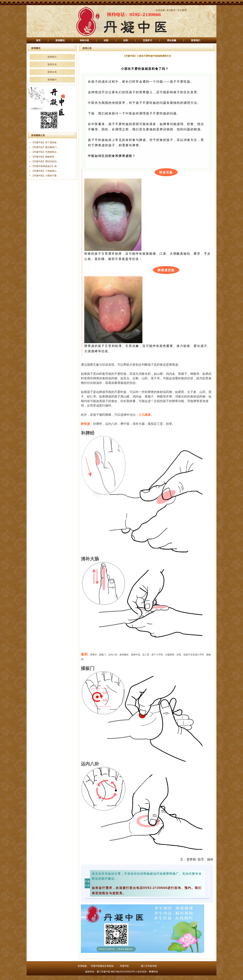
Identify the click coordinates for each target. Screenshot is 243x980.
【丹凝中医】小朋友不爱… (45, 175)
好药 (125, 40)
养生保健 (171, 40)
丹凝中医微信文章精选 (102, 966)
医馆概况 (60, 40)
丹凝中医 (124, 966)
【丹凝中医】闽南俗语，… (45, 156)
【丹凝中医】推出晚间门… (45, 147)
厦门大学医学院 (149, 966)
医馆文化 (52, 64)
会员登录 (171, 10)
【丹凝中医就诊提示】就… (45, 166)
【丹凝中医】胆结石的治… (45, 161)
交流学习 (147, 40)
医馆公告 (52, 72)
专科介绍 (84, 40)
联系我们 (195, 40)
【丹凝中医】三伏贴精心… (45, 171)
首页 (38, 40)
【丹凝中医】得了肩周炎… (45, 142)
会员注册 (160, 10)
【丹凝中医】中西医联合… (45, 152)
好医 (106, 40)
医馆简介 (52, 57)
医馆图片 (52, 79)
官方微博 (181, 10)
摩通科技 (153, 971)
